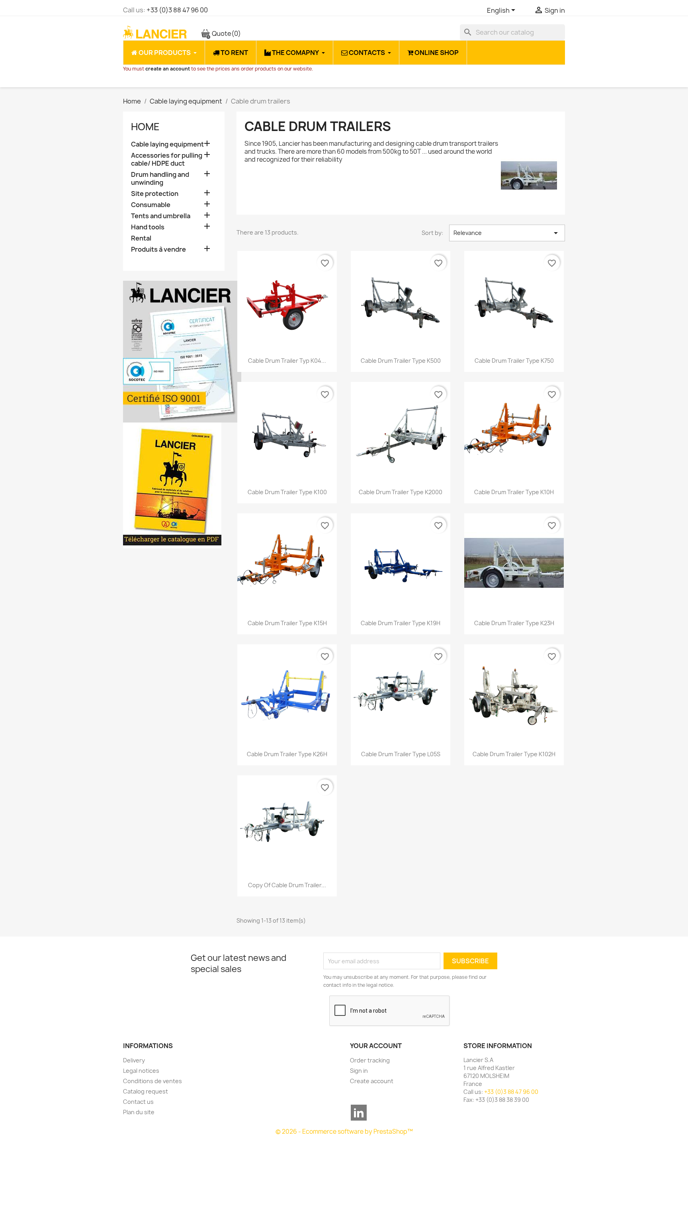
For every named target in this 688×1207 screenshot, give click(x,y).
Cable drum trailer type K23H (514, 623)
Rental (141, 238)
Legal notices (141, 1070)
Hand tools (147, 227)
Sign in (359, 1070)
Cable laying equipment (167, 144)
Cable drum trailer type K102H (514, 754)
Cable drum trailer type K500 (401, 360)
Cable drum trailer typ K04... (287, 360)
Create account (371, 1081)
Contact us (138, 1101)
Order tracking (370, 1060)
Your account (376, 1045)
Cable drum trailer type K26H (287, 754)
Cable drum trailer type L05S (400, 754)
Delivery (134, 1060)
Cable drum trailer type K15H (287, 623)
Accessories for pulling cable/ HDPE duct (166, 159)
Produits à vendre (158, 249)
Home (145, 126)
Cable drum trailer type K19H (400, 623)
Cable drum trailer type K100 (287, 492)
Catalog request (145, 1091)
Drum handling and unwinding (160, 178)
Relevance (507, 233)
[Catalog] (172, 485)
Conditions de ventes (152, 1081)
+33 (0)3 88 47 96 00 (177, 10)
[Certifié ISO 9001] (182, 351)
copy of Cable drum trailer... (287, 885)
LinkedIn (359, 1113)
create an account (167, 68)
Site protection (154, 194)
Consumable (150, 205)
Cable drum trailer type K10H (514, 492)
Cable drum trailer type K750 (514, 360)
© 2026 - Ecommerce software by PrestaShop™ (344, 1131)
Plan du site (138, 1112)
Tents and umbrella (160, 216)
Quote (226, 33)
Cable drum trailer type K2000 (400, 492)
